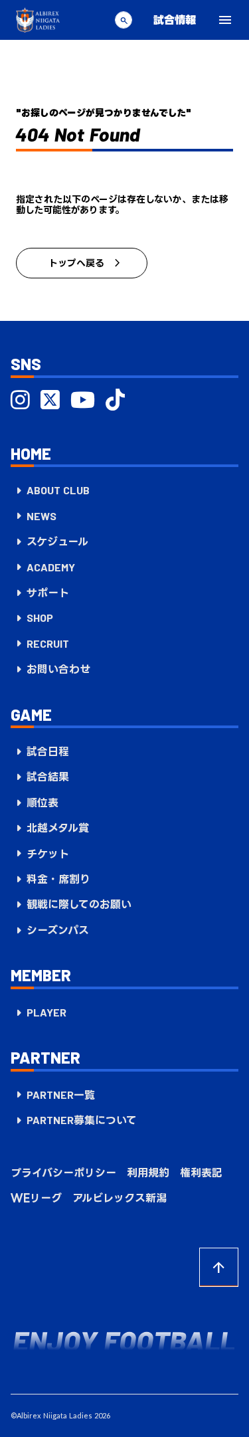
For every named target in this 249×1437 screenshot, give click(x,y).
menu (225, 20)
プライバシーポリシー (63, 1173)
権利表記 (201, 1173)
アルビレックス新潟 (119, 1198)
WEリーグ (36, 1198)
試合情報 (174, 19)
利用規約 (148, 1173)
